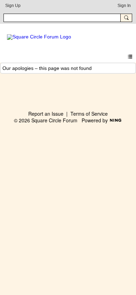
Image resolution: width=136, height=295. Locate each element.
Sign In (124, 5)
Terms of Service (89, 113)
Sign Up (13, 5)
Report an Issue (45, 113)
